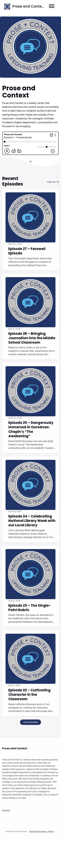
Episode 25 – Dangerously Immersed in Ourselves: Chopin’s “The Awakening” (30, 429)
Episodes (6, 810)
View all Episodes (30, 722)
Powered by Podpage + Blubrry (41, 831)
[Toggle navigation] (52, 6)
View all (51, 181)
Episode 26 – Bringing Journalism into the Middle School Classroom (31, 338)
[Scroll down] (30, 162)
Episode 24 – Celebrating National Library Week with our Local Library (31, 520)
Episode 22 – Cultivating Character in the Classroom (29, 694)
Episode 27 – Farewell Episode (27, 251)
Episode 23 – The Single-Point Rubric (29, 607)
